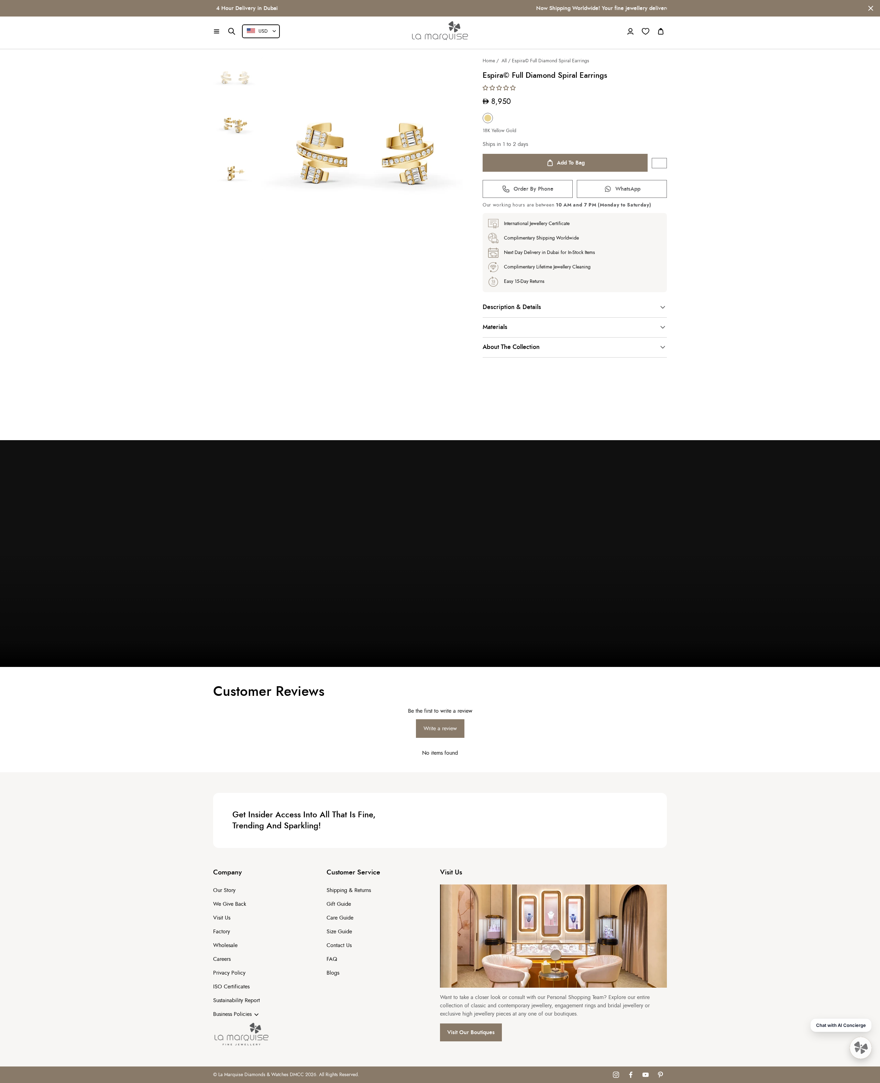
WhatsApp (627, 189)
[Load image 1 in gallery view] (234, 78)
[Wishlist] (645, 31)
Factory (221, 931)
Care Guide (340, 918)
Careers (222, 959)
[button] (216, 31)
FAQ (332, 959)
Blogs (333, 973)
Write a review (440, 728)
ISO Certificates (231, 986)
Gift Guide (339, 904)
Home (489, 61)
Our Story (224, 890)
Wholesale (225, 945)
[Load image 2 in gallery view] (234, 126)
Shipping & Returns (349, 890)
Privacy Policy (229, 973)
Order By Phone (533, 189)
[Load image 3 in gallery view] (234, 174)
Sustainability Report (236, 1000)
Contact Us (339, 945)
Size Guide (339, 931)
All (504, 61)
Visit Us (221, 918)
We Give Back (229, 904)
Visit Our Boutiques (471, 1032)
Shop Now (592, 8)
